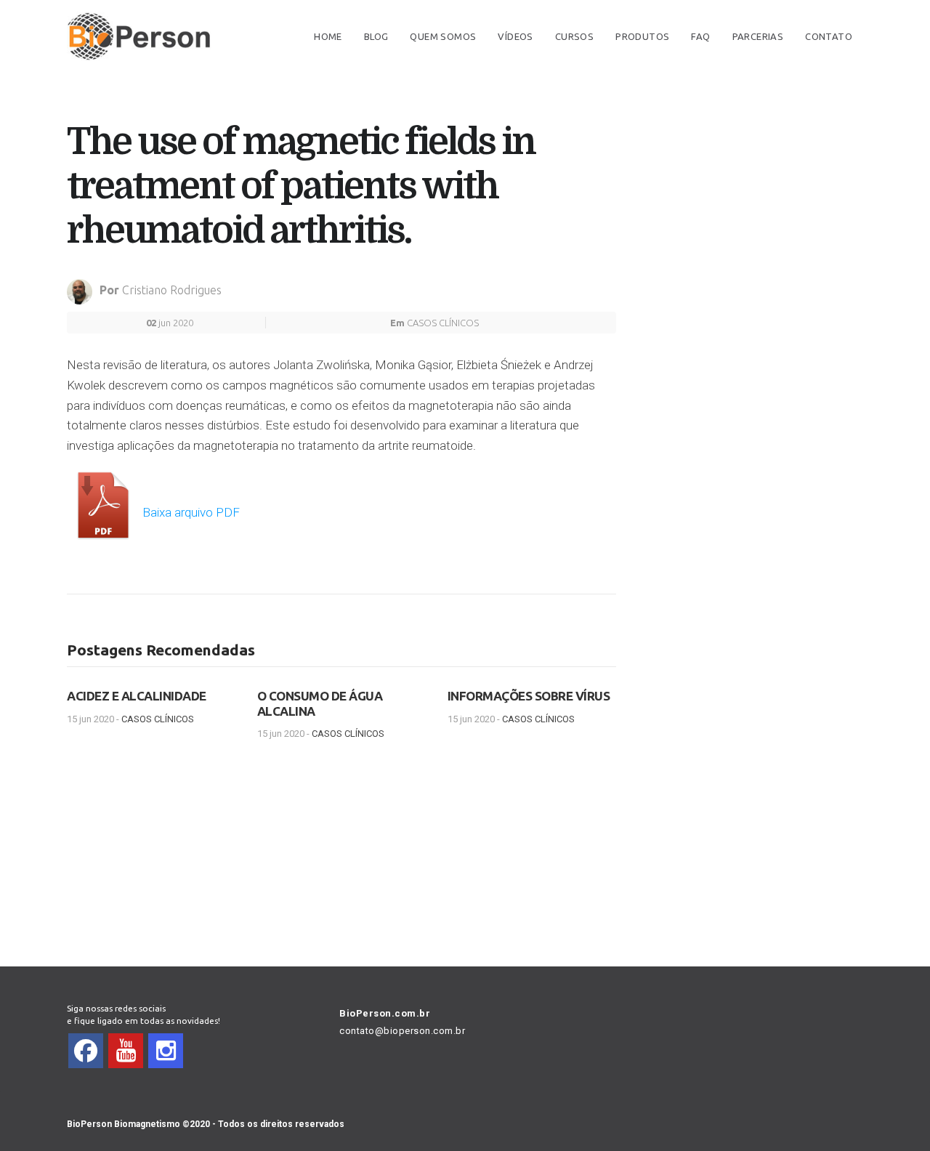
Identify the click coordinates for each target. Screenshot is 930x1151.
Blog (376, 36)
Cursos (574, 36)
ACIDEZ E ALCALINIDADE (136, 696)
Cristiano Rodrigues (172, 289)
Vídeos (515, 36)
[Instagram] (165, 1050)
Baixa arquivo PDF (190, 512)
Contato (828, 36)
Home (328, 36)
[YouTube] (125, 1050)
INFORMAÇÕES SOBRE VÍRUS (529, 696)
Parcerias (758, 36)
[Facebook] (85, 1050)
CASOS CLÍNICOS (443, 323)
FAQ (700, 36)
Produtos (642, 36)
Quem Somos (443, 36)
